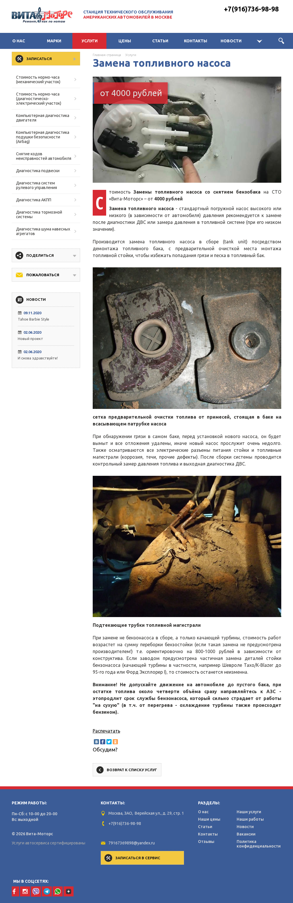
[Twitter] (109, 741)
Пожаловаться (42, 275)
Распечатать (106, 730)
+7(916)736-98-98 (251, 9)
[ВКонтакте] (96, 741)
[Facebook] (102, 741)
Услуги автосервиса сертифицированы (48, 843)
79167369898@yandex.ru (131, 843)
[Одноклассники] (115, 741)
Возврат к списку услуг (132, 770)
